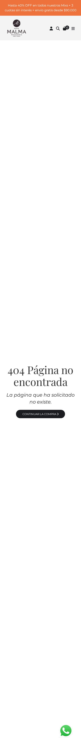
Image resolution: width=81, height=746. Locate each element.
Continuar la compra (39, 414)
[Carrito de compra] (64, 29)
